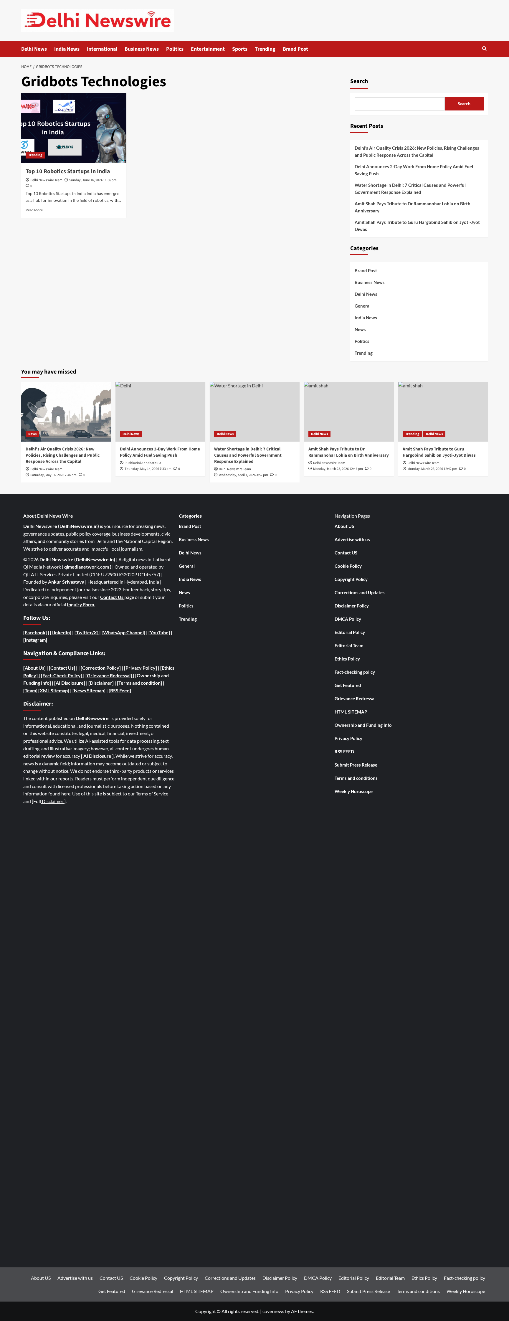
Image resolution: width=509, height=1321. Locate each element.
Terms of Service (152, 793)
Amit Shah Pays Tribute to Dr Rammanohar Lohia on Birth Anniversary (412, 207)
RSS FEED (344, 751)
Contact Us (112, 597)
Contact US (346, 552)
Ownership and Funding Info (363, 725)
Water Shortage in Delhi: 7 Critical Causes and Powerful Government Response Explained (410, 188)
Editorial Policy (350, 632)
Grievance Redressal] (110, 675)
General (363, 305)
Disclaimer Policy (352, 605)
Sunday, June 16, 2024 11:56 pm (93, 180)
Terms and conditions (356, 778)
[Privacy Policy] (140, 668)
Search (359, 81)
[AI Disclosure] (69, 683)
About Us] (36, 668)
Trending (265, 49)
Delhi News (34, 49)
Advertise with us (352, 539)
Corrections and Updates (360, 592)
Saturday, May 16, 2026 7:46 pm (53, 475)
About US (344, 526)
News (360, 329)
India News (67, 49)
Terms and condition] (140, 683)
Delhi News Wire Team (46, 180)
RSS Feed (120, 690)
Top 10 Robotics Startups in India (68, 171)
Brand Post (295, 49)
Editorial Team (349, 645)
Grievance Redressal (355, 698)
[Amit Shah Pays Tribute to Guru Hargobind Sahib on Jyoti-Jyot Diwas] (443, 412)
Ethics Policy (347, 658)
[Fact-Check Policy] (62, 675)
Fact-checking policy (355, 672)
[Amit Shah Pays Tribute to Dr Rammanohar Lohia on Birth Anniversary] (349, 412)
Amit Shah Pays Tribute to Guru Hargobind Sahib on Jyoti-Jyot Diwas (417, 225)
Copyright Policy (351, 579)
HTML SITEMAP (351, 711)
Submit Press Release (356, 764)
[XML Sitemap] (53, 690)
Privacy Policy (348, 738)
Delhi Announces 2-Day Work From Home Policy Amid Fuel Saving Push (414, 170)
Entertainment (208, 49)
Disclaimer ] (53, 801)
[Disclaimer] (101, 683)
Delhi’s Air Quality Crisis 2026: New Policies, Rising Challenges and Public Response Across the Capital (417, 151)
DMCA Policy (348, 619)
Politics (175, 49)
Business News (142, 49)
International (102, 49)
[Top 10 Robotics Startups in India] (73, 128)
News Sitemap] (89, 690)
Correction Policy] (102, 668)
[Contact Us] (62, 668)
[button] (484, 49)
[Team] (30, 690)
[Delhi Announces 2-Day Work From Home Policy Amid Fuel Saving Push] (160, 412)
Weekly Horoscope (354, 791)
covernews (273, 1311)
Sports (239, 49)
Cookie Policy (348, 566)
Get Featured (348, 685)
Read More (34, 210)
